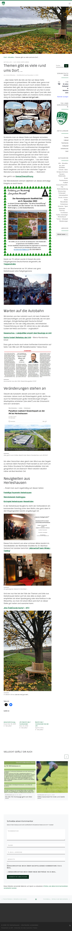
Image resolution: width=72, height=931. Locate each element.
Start (5, 57)
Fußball (65, 182)
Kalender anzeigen (62, 97)
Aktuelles (11, 57)
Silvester (61, 206)
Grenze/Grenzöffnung (24, 176)
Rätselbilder (64, 202)
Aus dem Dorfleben (62, 166)
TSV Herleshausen (13, 925)
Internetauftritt (63, 195)
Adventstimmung (9, 722)
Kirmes (65, 197)
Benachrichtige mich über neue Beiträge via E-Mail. (32, 872)
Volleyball (65, 219)
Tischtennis (64, 212)
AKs (59, 163)
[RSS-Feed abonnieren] (70, 925)
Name (10, 845)
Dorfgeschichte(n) (62, 172)
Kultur (66, 199)
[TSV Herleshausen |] (6, 3)
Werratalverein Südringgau (14, 497)
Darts (66, 169)
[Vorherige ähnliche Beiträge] (62, 757)
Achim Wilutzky (10, 75)
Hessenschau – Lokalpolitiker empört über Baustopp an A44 (27, 333)
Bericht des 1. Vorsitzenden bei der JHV (42, 724)
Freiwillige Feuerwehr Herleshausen (18, 492)
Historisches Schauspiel (62, 192)
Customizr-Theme (31, 928)
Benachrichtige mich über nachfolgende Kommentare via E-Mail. (34, 867)
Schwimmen (64, 204)
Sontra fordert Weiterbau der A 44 (17, 337)
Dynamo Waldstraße (62, 175)
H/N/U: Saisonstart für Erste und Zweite (51, 797)
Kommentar (13, 831)
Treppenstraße (10, 264)
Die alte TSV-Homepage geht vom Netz (18, 797)
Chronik (61, 169)
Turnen (59, 219)
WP (12, 928)
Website (11, 859)
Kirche (60, 197)
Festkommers (63, 180)
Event (66, 178)
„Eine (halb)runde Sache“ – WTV (16, 608)
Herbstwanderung (62, 189)
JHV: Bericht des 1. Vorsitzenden (25, 723)
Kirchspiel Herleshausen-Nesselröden (19, 501)
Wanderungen (63, 221)
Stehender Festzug (62, 209)
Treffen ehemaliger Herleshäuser (62, 215)
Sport (66, 206)
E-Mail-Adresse (15, 852)
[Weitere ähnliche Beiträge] (66, 757)
